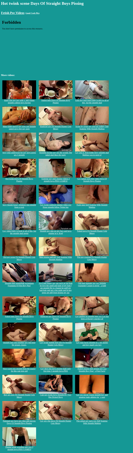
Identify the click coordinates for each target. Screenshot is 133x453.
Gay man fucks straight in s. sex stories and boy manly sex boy (92, 343)
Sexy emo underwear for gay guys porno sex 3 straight (19, 154)
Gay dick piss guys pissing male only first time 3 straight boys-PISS (55, 370)
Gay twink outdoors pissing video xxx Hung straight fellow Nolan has (55, 206)
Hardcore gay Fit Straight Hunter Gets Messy (55, 127)
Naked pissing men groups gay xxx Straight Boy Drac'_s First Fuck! (92, 370)
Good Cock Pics (32, 13)
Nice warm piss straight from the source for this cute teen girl (19, 370)
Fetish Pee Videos (12, 12)
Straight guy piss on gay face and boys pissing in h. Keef (55, 232)
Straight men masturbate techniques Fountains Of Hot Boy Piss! (19, 284)
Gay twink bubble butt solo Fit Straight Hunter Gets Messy (56, 343)
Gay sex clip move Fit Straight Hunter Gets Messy (55, 422)
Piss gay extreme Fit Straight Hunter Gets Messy (92, 258)
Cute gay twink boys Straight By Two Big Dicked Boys (55, 396)
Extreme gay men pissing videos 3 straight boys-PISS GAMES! (56, 180)
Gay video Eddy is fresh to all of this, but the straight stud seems (19, 232)
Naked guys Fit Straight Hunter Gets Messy (92, 232)
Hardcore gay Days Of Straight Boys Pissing (55, 317)
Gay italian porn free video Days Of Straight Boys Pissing (92, 180)
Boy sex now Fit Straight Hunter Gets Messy (19, 396)
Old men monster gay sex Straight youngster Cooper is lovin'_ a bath (92, 284)
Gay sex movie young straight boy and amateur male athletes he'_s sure (92, 396)
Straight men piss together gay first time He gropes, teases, (19, 343)
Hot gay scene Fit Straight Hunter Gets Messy (19, 258)
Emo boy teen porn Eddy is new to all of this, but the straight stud (92, 101)
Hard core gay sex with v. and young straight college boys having (19, 101)
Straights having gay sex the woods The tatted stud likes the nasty (55, 154)
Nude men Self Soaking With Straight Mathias (92, 206)
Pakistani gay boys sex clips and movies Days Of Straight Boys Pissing (19, 422)
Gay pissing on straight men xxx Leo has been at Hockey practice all (92, 317)
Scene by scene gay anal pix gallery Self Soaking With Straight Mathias (91, 127)
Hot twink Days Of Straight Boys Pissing (19, 180)
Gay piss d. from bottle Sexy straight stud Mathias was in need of (92, 154)
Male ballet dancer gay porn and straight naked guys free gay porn (19, 127)
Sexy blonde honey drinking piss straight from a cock (19, 206)
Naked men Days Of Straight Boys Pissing (55, 101)
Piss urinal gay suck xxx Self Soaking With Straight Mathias (92, 422)
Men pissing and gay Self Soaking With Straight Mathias (55, 258)
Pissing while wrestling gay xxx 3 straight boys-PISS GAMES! (19, 448)
